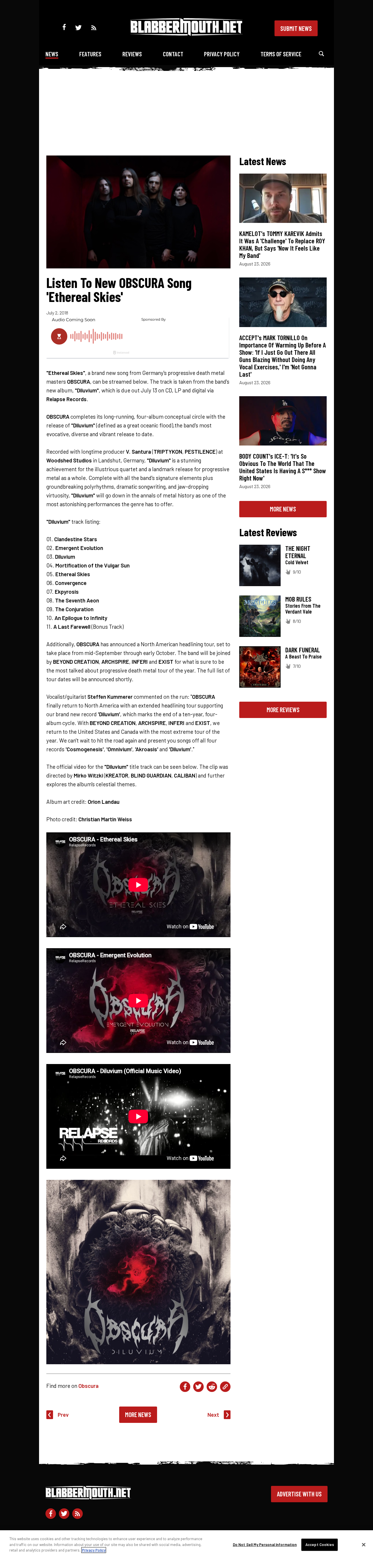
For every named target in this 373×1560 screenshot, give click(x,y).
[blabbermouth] (186, 33)
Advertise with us (299, 1494)
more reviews (283, 709)
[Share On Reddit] (212, 1386)
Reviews (132, 53)
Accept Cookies (319, 1544)
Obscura (88, 1385)
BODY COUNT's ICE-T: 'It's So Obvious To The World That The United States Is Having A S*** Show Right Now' (282, 467)
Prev (63, 1414)
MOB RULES (298, 599)
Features (90, 53)
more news (283, 509)
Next (213, 1414)
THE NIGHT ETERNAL (297, 552)
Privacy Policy (222, 53)
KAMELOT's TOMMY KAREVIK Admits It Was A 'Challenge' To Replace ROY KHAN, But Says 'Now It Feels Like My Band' (282, 244)
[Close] (363, 1544)
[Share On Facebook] (185, 1386)
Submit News (296, 28)
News (51, 53)
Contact (173, 53)
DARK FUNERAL (302, 650)
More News (138, 1414)
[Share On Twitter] (198, 1386)
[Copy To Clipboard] (225, 1386)
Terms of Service (281, 53)
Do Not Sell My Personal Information (265, 1544)
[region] (186, 1545)
